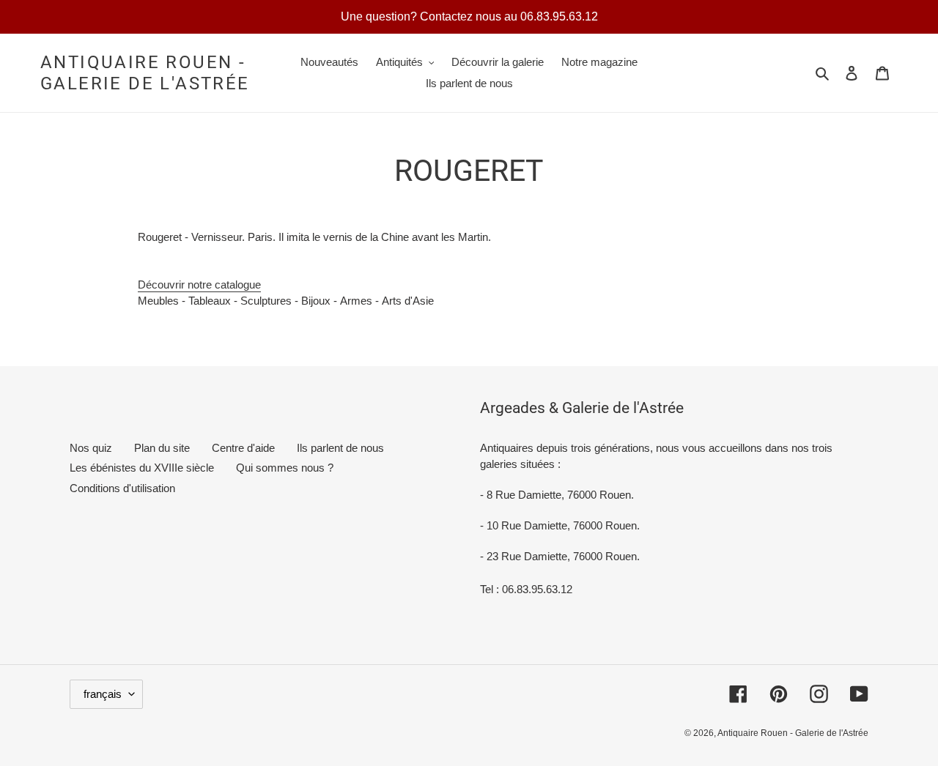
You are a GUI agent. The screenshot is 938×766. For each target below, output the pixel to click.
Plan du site (162, 448)
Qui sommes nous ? (284, 467)
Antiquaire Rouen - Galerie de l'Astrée (145, 73)
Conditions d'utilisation (122, 488)
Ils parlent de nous (340, 448)
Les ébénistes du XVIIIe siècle (142, 467)
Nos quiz (91, 448)
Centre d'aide (243, 448)
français (103, 694)
